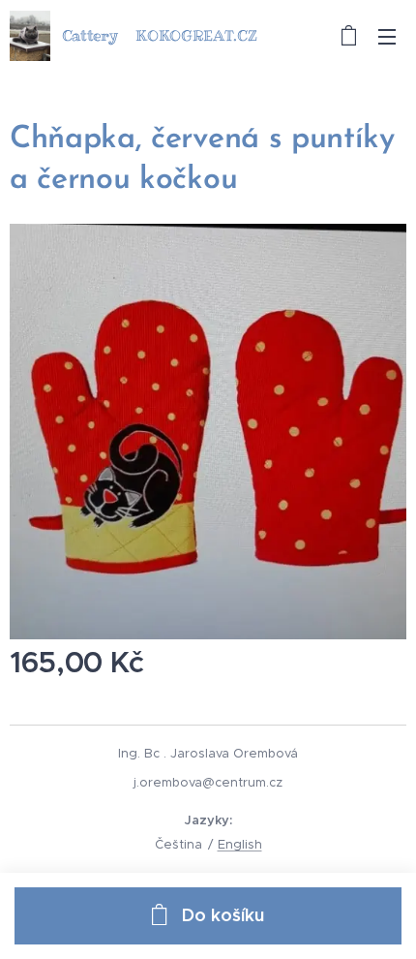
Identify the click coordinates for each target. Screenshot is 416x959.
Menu (387, 35)
